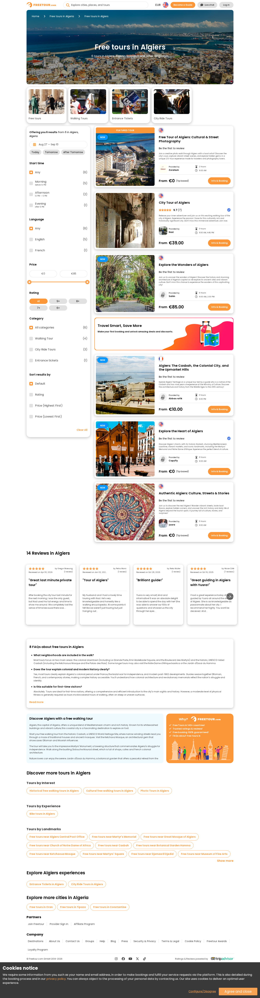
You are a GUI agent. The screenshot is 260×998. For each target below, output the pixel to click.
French (61, 250)
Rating (39, 394)
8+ (77, 301)
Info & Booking (219, 180)
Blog (113, 941)
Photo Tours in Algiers (155, 791)
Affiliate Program (84, 924)
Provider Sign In (59, 924)
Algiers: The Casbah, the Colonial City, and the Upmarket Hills (194, 368)
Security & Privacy (145, 941)
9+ (58, 301)
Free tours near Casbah (113, 845)
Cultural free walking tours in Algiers (109, 791)
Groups (89, 941)
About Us (54, 941)
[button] (47, 105)
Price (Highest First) (49, 405)
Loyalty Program (38, 949)
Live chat (209, 4)
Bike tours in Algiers (42, 814)
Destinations (35, 941)
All (38, 301)
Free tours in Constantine (109, 907)
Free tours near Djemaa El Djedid (152, 854)
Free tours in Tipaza (73, 907)
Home (35, 16)
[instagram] (116, 959)
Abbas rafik (175, 398)
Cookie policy (193, 941)
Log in (226, 4)
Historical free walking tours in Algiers (54, 791)
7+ (38, 308)
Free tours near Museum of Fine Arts (204, 854)
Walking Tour (61, 338)
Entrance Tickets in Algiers (47, 884)
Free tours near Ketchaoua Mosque (52, 854)
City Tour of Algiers (174, 203)
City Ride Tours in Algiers (87, 884)
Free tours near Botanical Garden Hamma (163, 845)
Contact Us (73, 941)
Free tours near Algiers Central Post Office (57, 837)
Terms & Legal (170, 941)
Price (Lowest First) (48, 416)
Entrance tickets (61, 360)
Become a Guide (183, 4)
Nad (171, 232)
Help (102, 941)
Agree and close (238, 991)
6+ (58, 308)
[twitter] (137, 959)
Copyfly (173, 460)
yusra (172, 525)
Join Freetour (36, 924)
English (61, 239)
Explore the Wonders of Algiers (183, 265)
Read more (36, 702)
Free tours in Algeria (62, 16)
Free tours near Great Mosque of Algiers (170, 837)
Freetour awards (217, 941)
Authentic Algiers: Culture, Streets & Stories (194, 493)
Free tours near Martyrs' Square (103, 854)
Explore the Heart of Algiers (181, 431)
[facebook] (123, 959)
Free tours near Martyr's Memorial (114, 837)
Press (125, 941)
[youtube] (130, 959)
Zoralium (174, 170)
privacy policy (56, 979)
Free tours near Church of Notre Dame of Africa (60, 845)
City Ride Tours (61, 349)
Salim (172, 296)
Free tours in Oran (41, 907)
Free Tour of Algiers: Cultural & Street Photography (189, 139)
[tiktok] (144, 959)
